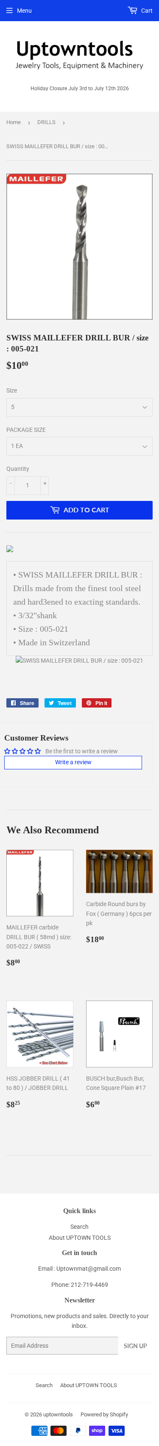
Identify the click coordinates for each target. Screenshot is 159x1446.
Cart (146, 10)
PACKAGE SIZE (26, 429)
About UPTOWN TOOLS (80, 1237)
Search (79, 1226)
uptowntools (58, 1414)
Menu (24, 10)
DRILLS (46, 122)
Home (13, 122)
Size (11, 390)
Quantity (17, 468)
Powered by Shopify (104, 1414)
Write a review (73, 762)
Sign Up (135, 1345)
